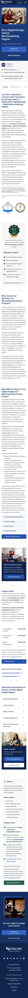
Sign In (19, 2)
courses (14, 70)
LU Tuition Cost (14, 657)
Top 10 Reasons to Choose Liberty (12, 283)
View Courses (9, 66)
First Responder (18, 839)
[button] (14, 49)
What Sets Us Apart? (15, 87)
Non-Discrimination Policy (14, 984)
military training (10, 861)
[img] (7, 207)
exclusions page (20, 195)
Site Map (14, 990)
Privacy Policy (14, 987)
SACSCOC (9, 365)
